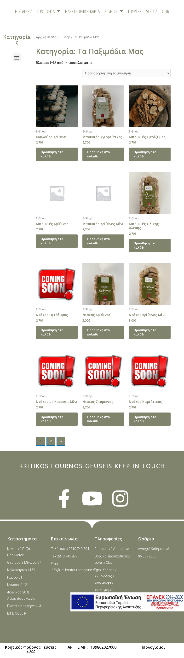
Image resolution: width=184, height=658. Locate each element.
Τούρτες (134, 11)
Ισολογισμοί (153, 647)
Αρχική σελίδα (46, 37)
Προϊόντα (46, 11)
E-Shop (64, 37)
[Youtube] (92, 498)
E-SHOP (110, 11)
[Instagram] (120, 498)
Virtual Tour (157, 11)
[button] (17, 57)
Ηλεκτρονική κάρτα (82, 11)
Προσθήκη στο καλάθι (52, 154)
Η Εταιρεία (23, 11)
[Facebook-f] (64, 498)
